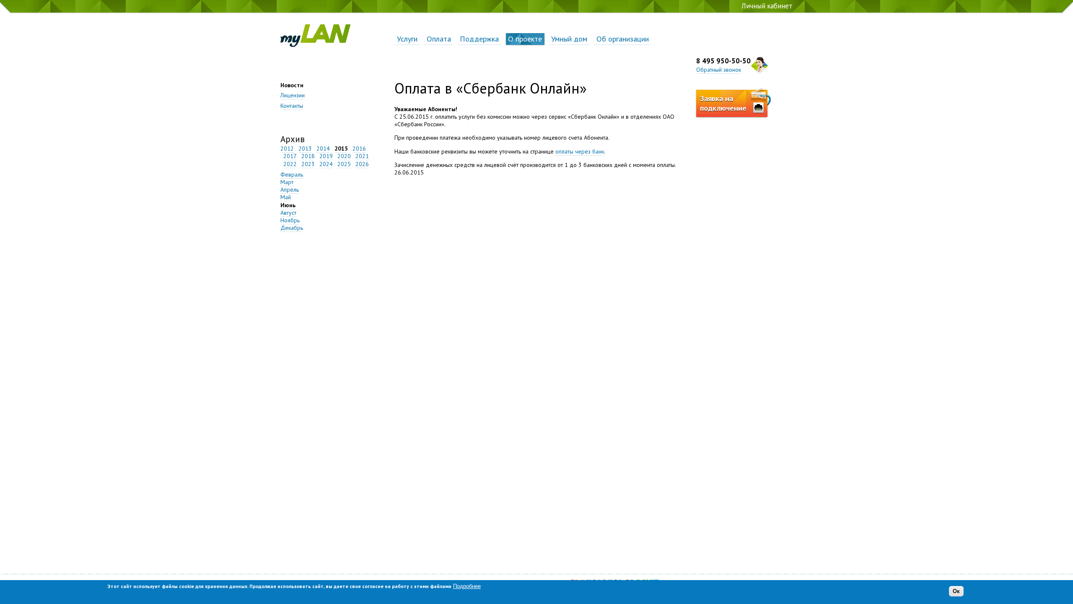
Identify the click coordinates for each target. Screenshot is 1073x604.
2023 (308, 164)
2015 (341, 148)
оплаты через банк (579, 151)
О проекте (525, 39)
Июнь (287, 205)
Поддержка (479, 39)
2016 (359, 148)
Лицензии (292, 95)
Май (285, 197)
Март (286, 182)
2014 (323, 148)
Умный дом (569, 39)
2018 (308, 156)
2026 (362, 164)
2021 (362, 156)
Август (288, 212)
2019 (326, 156)
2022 (290, 164)
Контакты (291, 105)
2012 (287, 148)
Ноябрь (290, 220)
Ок (956, 591)
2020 (344, 156)
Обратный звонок (718, 69)
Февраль (291, 174)
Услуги (407, 39)
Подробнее (467, 586)
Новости (291, 85)
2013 (305, 148)
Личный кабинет (767, 5)
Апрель (289, 189)
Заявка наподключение (723, 103)
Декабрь (291, 228)
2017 (290, 156)
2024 (326, 164)
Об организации (622, 39)
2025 (344, 164)
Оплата (439, 39)
